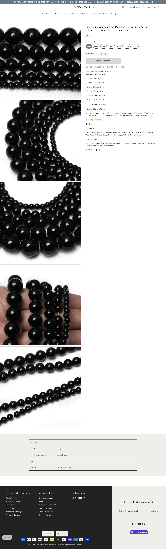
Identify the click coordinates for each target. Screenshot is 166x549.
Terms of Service (46, 512)
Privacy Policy (45, 515)
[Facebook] (73, 497)
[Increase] (105, 54)
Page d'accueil (12, 498)
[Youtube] (80, 497)
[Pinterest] (76, 497)
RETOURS (120, 67)
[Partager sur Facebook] (96, 150)
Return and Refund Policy (49, 505)
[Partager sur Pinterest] (102, 150)
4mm (89, 46)
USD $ (138, 7)
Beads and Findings (14, 512)
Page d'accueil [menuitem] (47, 14)
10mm (111, 46)
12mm (119, 46)
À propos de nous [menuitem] (117, 14)
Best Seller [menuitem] (74, 14)
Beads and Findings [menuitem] (99, 14)
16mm (135, 46)
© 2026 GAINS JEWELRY (37, 545)
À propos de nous (13, 515)
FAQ (41, 501)
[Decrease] (97, 54)
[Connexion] (123, 7)
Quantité (90, 54)
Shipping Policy (45, 508)
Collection (10, 508)
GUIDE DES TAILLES (93, 67)
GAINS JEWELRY (83, 7)
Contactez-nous (46, 498)
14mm (127, 46)
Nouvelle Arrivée (13, 501)
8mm (103, 46)
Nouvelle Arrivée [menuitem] (61, 14)
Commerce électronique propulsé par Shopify (65, 545)
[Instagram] (84, 497)
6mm (96, 46)
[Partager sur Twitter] (99, 150)
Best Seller (10, 505)
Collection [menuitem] (84, 14)
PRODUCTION (108, 67)
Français (129, 7)
